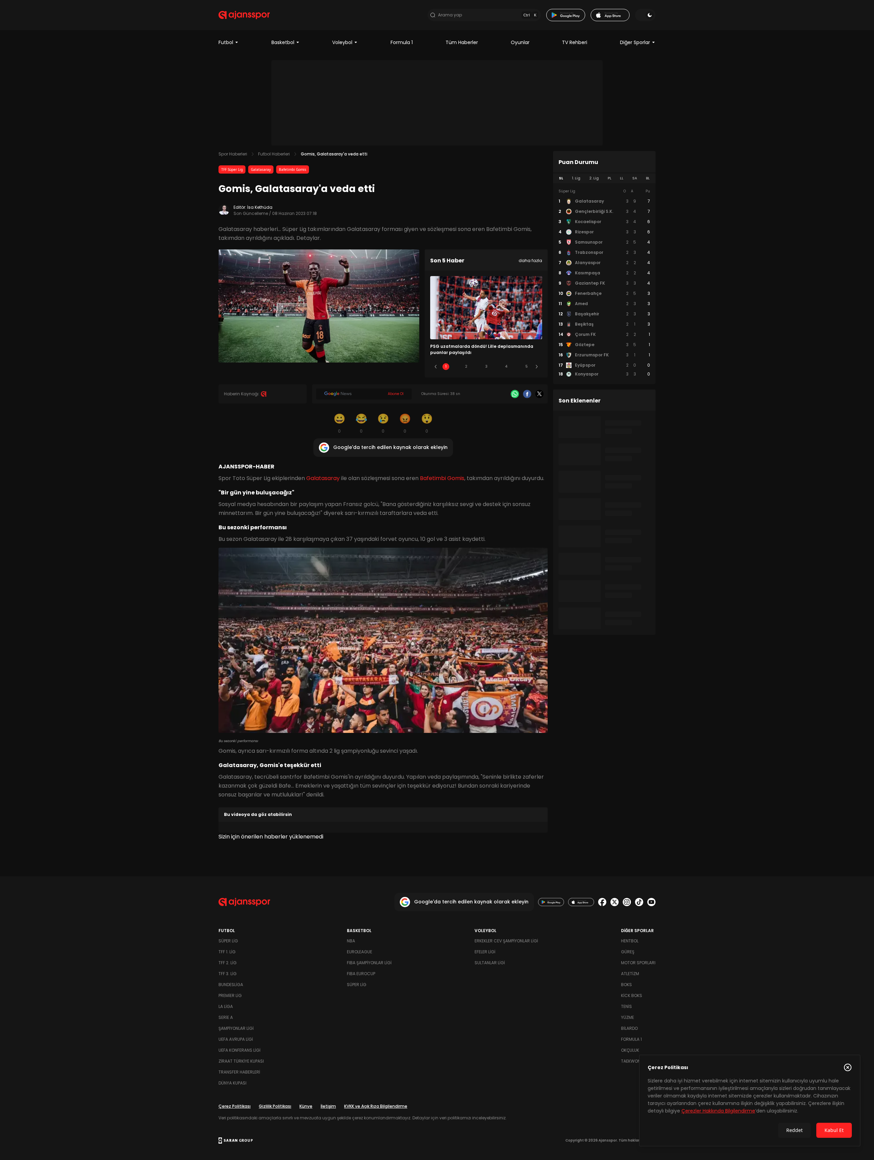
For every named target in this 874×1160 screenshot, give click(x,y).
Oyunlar (520, 42)
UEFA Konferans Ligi (239, 1050)
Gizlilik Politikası (275, 1106)
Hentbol (629, 941)
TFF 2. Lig (227, 963)
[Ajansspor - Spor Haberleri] (244, 15)
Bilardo (629, 1028)
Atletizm (630, 974)
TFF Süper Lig (232, 169)
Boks (626, 984)
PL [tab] (609, 178)
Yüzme (627, 1017)
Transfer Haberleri (239, 1072)
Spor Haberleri (232, 154)
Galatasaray (261, 169)
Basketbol (282, 42)
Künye (305, 1106)
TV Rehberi (574, 42)
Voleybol (342, 42)
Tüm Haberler (462, 42)
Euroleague (359, 952)
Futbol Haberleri (274, 154)
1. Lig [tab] (576, 178)
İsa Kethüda (259, 207)
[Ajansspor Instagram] (627, 902)
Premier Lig (230, 995)
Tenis (626, 1006)
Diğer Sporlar (635, 42)
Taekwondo (633, 1061)
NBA (351, 941)
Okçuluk (630, 1050)
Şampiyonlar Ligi (236, 1028)
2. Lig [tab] (594, 178)
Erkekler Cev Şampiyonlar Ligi (506, 941)
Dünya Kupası (232, 1083)
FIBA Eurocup (361, 974)
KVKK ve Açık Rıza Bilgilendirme (375, 1106)
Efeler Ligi (485, 952)
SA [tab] (634, 178)
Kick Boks (631, 995)
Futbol (225, 42)
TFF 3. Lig (227, 974)
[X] (539, 394)
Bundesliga (230, 984)
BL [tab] (648, 178)
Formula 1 (402, 42)
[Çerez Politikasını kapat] (848, 1067)
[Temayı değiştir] (645, 15)
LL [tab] (621, 178)
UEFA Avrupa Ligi (235, 1039)
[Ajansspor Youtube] (651, 902)
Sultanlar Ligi (490, 963)
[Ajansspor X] (614, 902)
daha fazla (530, 260)
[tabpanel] (604, 283)
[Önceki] (435, 366)
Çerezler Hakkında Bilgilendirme (718, 1110)
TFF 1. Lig (227, 952)
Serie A (225, 1017)
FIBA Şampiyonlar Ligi (369, 963)
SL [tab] (561, 178)
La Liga (225, 1006)
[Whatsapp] (515, 394)
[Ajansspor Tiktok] (639, 902)
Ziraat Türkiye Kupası (241, 1061)
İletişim (328, 1106)
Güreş (627, 952)
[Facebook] (527, 394)
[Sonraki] (536, 366)
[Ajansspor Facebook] (602, 902)
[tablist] (604, 178)
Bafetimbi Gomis (292, 169)
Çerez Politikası (234, 1106)
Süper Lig (228, 941)
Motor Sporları (638, 963)
